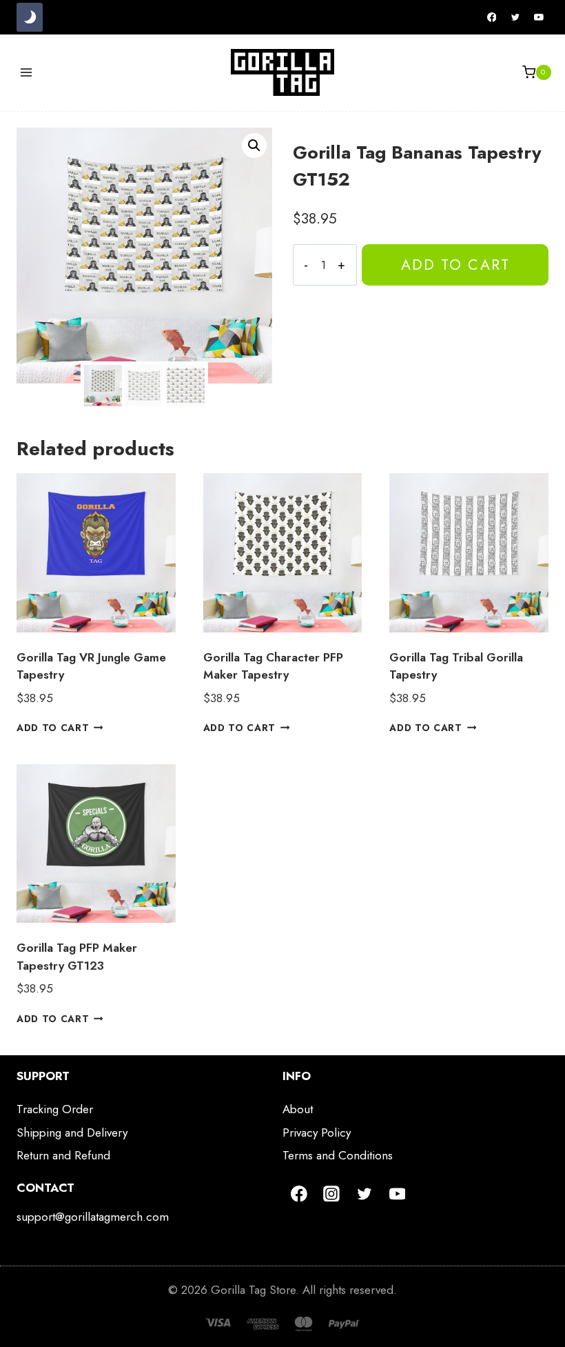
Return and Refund (63, 1155)
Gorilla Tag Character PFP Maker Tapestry (273, 666)
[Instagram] (332, 1193)
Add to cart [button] (53, 728)
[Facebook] (492, 17)
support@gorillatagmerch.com (93, 1216)
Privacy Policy (316, 1132)
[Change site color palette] (30, 17)
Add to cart (455, 264)
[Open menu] (26, 72)
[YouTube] (538, 17)
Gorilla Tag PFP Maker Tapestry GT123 (77, 956)
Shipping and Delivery (72, 1132)
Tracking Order (55, 1109)
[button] (254, 145)
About (297, 1109)
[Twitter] (515, 17)
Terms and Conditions (337, 1155)
